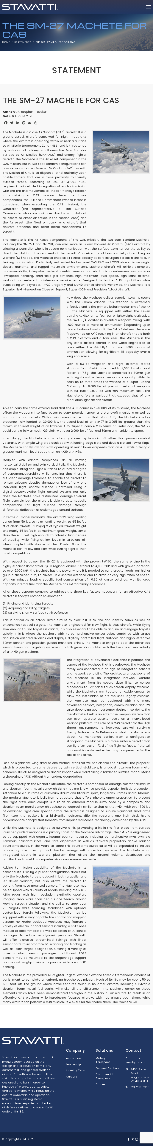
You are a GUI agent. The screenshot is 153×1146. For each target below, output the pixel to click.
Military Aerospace (103, 1060)
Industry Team (76, 1070)
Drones (100, 1084)
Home (6, 42)
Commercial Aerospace (104, 1076)
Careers (71, 1076)
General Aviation (107, 1068)
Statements (22, 42)
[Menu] (148, 7)
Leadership (73, 1064)
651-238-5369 (139, 1087)
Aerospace (73, 1058)
